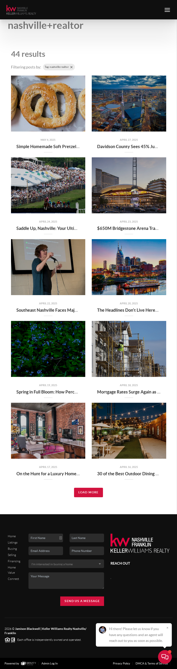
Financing (14, 561)
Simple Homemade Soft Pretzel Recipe (53, 146)
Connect (13, 579)
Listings (12, 542)
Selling (12, 555)
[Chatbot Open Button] (165, 657)
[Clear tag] (71, 67)
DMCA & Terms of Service (152, 663)
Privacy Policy (121, 663)
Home (12, 536)
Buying (12, 548)
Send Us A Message (82, 601)
